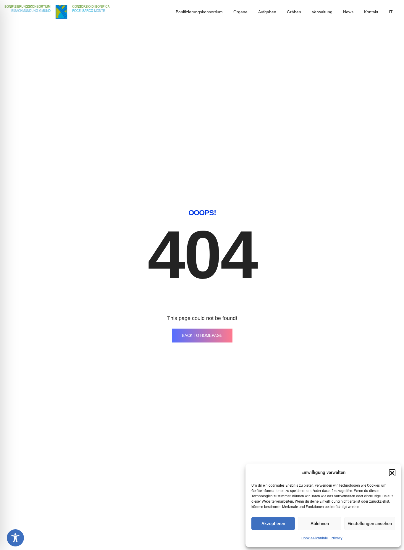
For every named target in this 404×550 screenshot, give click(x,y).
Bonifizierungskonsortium (199, 11)
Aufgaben (267, 11)
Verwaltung (322, 11)
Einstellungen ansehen (370, 523)
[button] (392, 472)
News (348, 11)
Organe (240, 11)
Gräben (294, 11)
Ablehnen (320, 523)
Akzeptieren (273, 523)
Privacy (336, 538)
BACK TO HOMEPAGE (202, 335)
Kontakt (371, 11)
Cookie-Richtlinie (314, 538)
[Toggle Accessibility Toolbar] (15, 538)
